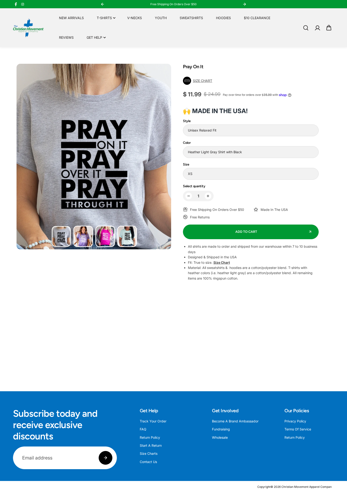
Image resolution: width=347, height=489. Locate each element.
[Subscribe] (105, 458)
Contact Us (148, 462)
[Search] (305, 28)
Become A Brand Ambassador (235, 421)
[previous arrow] (26, 157)
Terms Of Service (297, 429)
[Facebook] (16, 4)
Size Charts (148, 453)
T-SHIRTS (104, 18)
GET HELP (94, 37)
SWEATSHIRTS (191, 18)
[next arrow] (162, 157)
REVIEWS (66, 37)
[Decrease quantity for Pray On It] (188, 196)
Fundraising (221, 429)
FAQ (143, 429)
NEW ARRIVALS (71, 18)
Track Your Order (153, 421)
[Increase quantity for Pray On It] (208, 196)
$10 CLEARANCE (257, 18)
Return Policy (150, 437)
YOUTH (161, 18)
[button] (329, 28)
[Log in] (317, 28)
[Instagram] (22, 4)
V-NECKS (134, 18)
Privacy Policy (295, 421)
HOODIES (223, 18)
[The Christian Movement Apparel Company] (28, 28)
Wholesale (220, 437)
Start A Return (151, 445)
